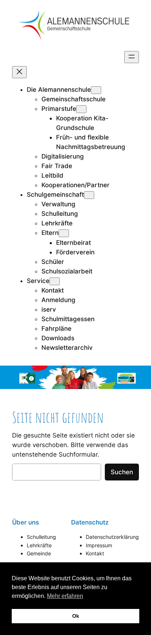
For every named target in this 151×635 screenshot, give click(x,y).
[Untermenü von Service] (54, 281)
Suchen (122, 472)
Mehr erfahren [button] (65, 596)
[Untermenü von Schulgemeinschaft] (89, 195)
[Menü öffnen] (131, 57)
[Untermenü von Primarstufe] (81, 109)
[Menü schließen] (19, 72)
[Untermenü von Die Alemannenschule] (96, 90)
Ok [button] (75, 616)
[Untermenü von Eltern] (64, 233)
